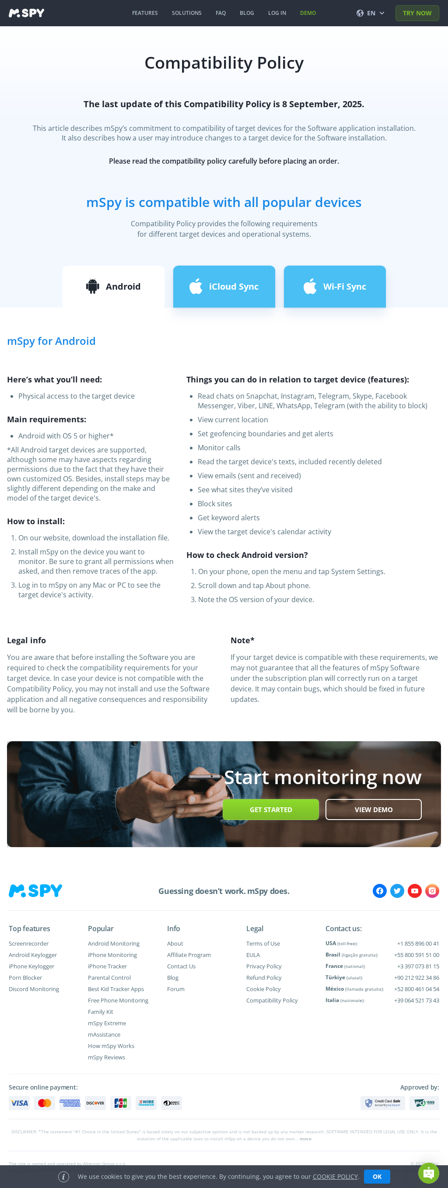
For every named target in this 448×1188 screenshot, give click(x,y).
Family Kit (100, 1012)
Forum (176, 989)
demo (308, 13)
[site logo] (26, 13)
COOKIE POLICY (335, 1176)
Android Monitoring (114, 943)
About (175, 943)
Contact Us (181, 966)
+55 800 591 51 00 (416, 955)
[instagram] (432, 891)
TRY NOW (417, 13)
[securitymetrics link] (382, 1103)
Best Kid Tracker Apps (116, 989)
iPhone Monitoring (112, 955)
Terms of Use (263, 943)
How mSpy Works (111, 1046)
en (371, 13)
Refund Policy (264, 977)
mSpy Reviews (106, 1057)
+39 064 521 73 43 (416, 1000)
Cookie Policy (263, 989)
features (145, 13)
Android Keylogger (33, 955)
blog (247, 13)
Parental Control (109, 977)
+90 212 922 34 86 (416, 977)
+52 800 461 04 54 (416, 989)
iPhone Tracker (107, 966)
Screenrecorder (29, 943)
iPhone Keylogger (31, 966)
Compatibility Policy (272, 1000)
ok (377, 1176)
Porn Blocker (25, 977)
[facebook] (380, 891)
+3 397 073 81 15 (418, 966)
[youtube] (415, 891)
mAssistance (104, 1034)
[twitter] (397, 891)
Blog (172, 977)
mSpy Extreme (107, 1023)
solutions (187, 13)
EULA (253, 955)
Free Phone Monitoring (118, 1000)
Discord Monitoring (34, 989)
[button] (428, 1173)
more (306, 1138)
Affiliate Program (189, 955)
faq (221, 13)
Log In (277, 13)
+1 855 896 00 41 (418, 943)
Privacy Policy (264, 966)
